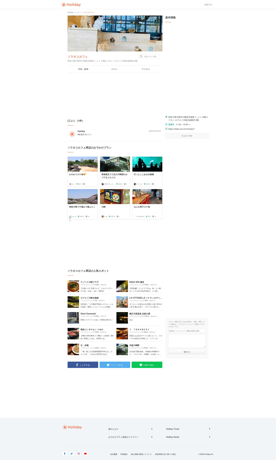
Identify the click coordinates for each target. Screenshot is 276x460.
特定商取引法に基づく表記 (165, 454)
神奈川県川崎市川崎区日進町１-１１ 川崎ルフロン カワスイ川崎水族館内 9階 (188, 118)
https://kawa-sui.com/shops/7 (181, 128)
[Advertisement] (115, 96)
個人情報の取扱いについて (141, 454)
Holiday (71, 4)
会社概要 (113, 454)
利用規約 (124, 454)
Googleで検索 (186, 135)
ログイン (208, 4)
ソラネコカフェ (78, 56)
